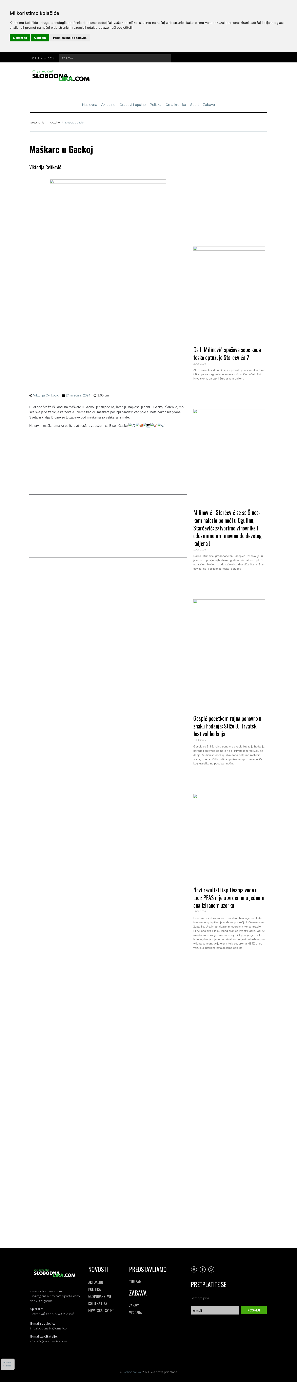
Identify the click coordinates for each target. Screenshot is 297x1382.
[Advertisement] (184, 81)
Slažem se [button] (20, 37)
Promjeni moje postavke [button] (69, 37)
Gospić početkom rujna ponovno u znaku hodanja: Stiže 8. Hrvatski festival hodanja (227, 726)
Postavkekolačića (7, 1364)
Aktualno (55, 122)
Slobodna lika (37, 122)
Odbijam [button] (40, 37)
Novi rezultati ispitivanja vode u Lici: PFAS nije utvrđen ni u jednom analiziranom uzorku (228, 897)
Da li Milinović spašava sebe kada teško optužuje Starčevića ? (227, 353)
